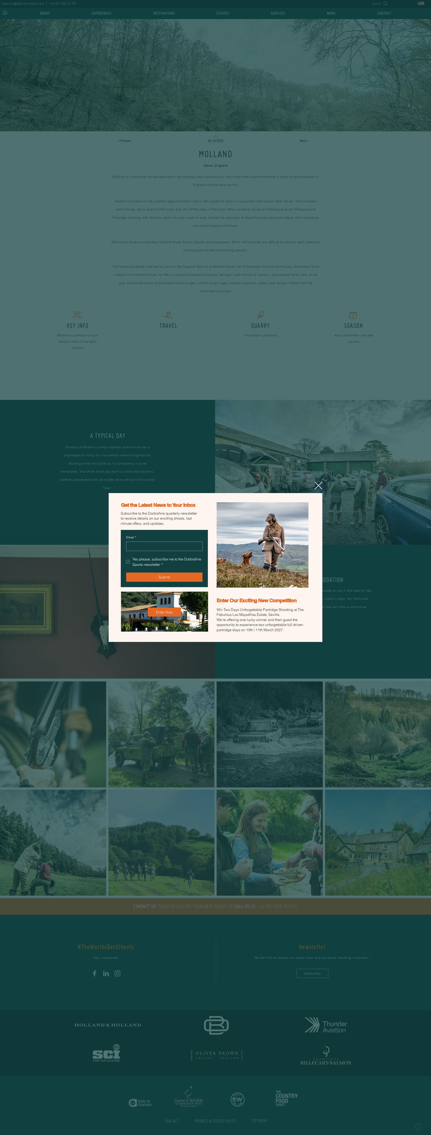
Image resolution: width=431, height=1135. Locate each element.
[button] (318, 485)
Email (131, 537)
